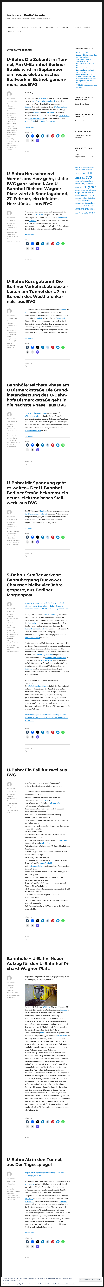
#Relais (28, 107)
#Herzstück (62, 218)
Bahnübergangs (12, 634)
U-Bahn (17, 992)
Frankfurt (77, 190)
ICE (93, 192)
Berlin (78, 178)
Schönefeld (90, 203)
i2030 (89, 192)
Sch (83, 203)
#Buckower (43, 629)
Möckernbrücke (12, 128)
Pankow (84, 198)
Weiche (17, 241)
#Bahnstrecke (50, 615)
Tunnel (9, 143)
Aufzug (9, 995)
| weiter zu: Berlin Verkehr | (31, 27)
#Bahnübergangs (32, 629)
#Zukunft (37, 113)
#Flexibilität (30, 121)
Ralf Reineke (11, 98)
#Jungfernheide (46, 863)
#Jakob (39, 318)
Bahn (76, 169)
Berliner (9, 115)
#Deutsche (29, 1201)
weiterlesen (29, 127)
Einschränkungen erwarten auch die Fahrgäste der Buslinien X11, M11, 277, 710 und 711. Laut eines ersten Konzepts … (46, 717)
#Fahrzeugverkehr (32, 637)
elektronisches (11, 117)
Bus (17, 618)
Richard (13, 134)
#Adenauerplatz (54, 803)
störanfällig (10, 139)
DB (81, 181)
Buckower (10, 638)
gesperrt (83, 190)
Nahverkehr (85, 195)
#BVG (42, 1033)
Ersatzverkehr (11, 119)
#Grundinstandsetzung (37, 413)
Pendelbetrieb (11, 132)
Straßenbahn (82, 208)
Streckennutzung (12, 141)
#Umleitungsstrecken (44, 655)
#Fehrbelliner (45, 843)
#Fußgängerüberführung (38, 686)
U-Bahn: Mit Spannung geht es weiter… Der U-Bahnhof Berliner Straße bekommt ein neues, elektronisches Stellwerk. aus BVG (37, 492)
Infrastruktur (11, 108)
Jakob (16, 236)
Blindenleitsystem (13, 438)
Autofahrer (10, 630)
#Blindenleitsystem (33, 430)
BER (89, 173)
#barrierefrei (62, 1036)
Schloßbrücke (11, 345)
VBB (86, 212)
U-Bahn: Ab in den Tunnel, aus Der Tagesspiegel (34, 1162)
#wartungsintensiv (36, 118)
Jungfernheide (12, 339)
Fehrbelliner (11, 122)
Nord (92, 195)
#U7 (26, 313)
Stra (92, 206)
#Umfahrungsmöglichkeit (55, 657)
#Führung (29, 1198)
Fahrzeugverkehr (12, 641)
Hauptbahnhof (81, 192)
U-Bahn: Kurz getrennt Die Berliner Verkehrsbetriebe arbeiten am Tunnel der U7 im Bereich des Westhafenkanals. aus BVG (38, 291)
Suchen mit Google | (81, 27)
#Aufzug (63, 1010)
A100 (76, 167)
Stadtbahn (86, 206)
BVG (8, 997)
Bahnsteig (10, 1189)
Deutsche (10, 1191)
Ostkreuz (78, 198)
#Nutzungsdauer (60, 107)
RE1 (76, 200)
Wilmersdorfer (11, 147)
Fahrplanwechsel (87, 183)
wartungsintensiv (12, 145)
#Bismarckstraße (32, 416)
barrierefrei (10, 992)
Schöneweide (79, 206)
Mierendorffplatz (12, 341)
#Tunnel (50, 113)
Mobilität (77, 195)
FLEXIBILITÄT (11, 124)
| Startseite (11, 27)
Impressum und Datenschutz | (57, 27)
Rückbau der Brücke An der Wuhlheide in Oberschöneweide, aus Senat (86, 85)
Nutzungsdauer (12, 130)
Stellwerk (10, 137)
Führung (17, 1191)
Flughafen (89, 187)
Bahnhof (82, 170)
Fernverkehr (79, 187)
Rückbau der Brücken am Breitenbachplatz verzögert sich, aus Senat (85, 70)
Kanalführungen (12, 1195)
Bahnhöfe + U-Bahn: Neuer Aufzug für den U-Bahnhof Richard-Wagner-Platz (38, 963)
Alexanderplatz (83, 167)
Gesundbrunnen (91, 190)
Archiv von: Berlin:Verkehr (26, 15)
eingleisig (16, 531)
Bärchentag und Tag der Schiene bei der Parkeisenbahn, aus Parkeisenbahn (86, 55)
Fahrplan (10, 106)
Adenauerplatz (12, 803)
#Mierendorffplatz (35, 866)
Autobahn (91, 167)
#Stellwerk (50, 101)
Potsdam (91, 198)
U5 (80, 213)
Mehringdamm (12, 126)
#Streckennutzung (48, 121)
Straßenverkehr (12, 627)
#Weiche (32, 220)
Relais (9, 134)
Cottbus (77, 181)
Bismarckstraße (12, 232)
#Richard (39, 215)
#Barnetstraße (47, 660)
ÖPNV (92, 213)
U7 (13, 241)
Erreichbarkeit (11, 440)
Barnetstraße (11, 636)
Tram (76, 213)
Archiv (77, 155)
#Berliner (43, 98)
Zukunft (9, 149)
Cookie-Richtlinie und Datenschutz (64, 1284)
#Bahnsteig (29, 1184)
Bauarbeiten (11, 104)
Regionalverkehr (84, 200)
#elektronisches (39, 101)
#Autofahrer (33, 623)
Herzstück (10, 236)
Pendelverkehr (12, 239)
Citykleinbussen (12, 332)
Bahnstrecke (11, 632)
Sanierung (78, 203)
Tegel (92, 209)
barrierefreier (11, 113)
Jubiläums (10, 1193)
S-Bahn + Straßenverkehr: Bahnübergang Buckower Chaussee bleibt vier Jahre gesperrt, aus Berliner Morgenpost (35, 584)
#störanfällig (64, 115)
